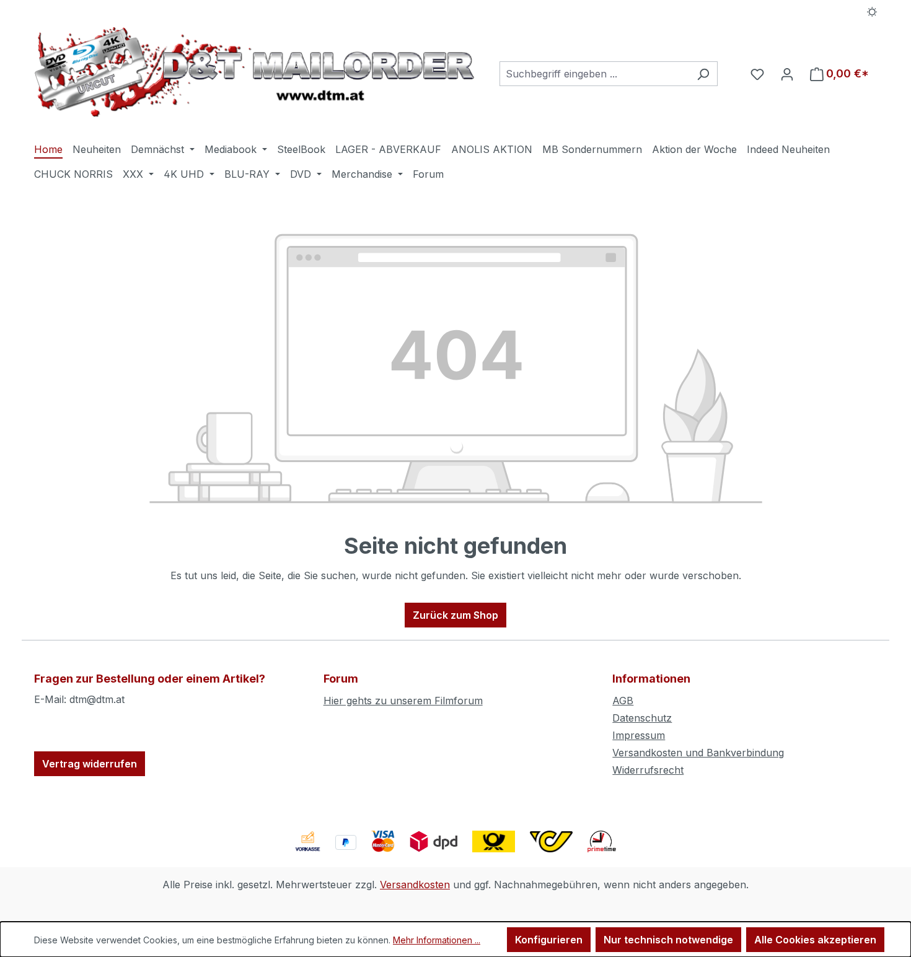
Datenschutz (642, 718)
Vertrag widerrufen (89, 764)
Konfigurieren (549, 939)
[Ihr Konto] (787, 73)
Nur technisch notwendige (668, 939)
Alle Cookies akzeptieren (815, 939)
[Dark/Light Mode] (872, 10)
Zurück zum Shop (455, 615)
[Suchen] (703, 73)
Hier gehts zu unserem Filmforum (403, 700)
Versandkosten (415, 884)
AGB (622, 700)
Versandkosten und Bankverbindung (698, 752)
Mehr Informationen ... (436, 940)
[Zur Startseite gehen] (254, 71)
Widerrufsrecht (648, 770)
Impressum (638, 735)
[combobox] (594, 73)
